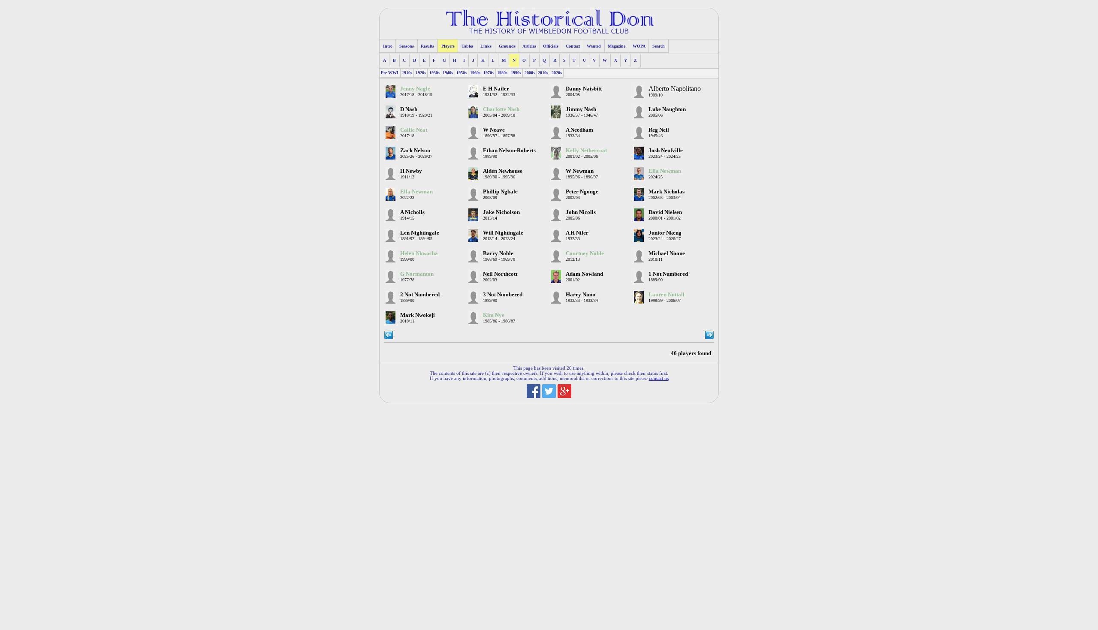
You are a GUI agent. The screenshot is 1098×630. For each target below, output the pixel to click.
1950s (461, 72)
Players (448, 46)
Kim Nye (493, 315)
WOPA (639, 46)
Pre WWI (389, 72)
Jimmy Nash (581, 109)
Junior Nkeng (665, 233)
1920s (421, 72)
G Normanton (417, 274)
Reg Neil (659, 130)
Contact (573, 46)
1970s (488, 72)
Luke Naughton (667, 109)
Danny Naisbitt (584, 89)
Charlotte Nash (501, 109)
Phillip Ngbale (500, 192)
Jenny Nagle (415, 89)
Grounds (507, 46)
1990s (516, 72)
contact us (659, 378)
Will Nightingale (503, 233)
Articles (529, 46)
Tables (468, 46)
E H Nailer (496, 89)
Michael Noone (667, 253)
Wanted (594, 46)
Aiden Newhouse (502, 171)
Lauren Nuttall (667, 295)
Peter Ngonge (582, 192)
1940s (448, 72)
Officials (550, 46)
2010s (543, 72)
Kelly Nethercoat (586, 151)
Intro (387, 46)
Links (486, 46)
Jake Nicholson (501, 212)
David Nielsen (665, 212)
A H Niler (577, 233)
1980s (502, 72)
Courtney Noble (585, 253)
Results (427, 46)
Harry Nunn (580, 295)
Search (658, 46)
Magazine (616, 46)
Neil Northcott (500, 274)
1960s (475, 72)
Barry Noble (498, 253)
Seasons (406, 46)
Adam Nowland (584, 274)
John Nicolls (581, 212)
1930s (434, 72)
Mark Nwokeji (417, 315)
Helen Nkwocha (419, 253)
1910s (407, 72)
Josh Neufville (666, 151)
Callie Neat (413, 130)
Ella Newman (665, 171)
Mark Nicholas (667, 192)
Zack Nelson (415, 151)
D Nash (408, 109)
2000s (530, 72)
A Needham (579, 130)
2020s (557, 72)
